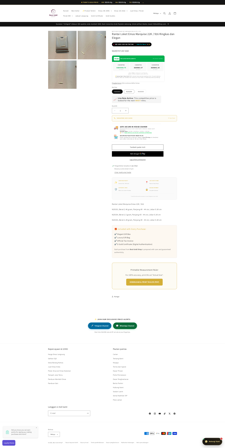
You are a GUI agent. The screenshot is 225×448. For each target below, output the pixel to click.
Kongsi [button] (116, 296)
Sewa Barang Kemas (55, 363)
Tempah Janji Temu (55, 375)
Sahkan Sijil (52, 358)
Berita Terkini (118, 383)
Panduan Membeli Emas (57, 379)
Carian (115, 354)
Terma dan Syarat (119, 367)
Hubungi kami (118, 387)
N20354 (129, 92)
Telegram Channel (100, 325)
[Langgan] (87, 413)
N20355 (142, 92)
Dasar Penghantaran (121, 379)
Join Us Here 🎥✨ (143, 44)
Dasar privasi (84, 442)
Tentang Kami (118, 358)
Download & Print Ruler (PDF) (144, 282)
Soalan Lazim (118, 391)
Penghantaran (116, 83)
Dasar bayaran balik (72, 442)
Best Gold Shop (57, 442)
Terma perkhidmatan (97, 442)
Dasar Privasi (118, 371)
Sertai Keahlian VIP (120, 396)
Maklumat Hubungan (127, 442)
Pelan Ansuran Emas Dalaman (59, 371)
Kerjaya (115, 363)
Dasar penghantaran (112, 442)
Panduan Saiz (53, 383)
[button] (105, 10)
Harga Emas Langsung (56, 354)
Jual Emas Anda (54, 367)
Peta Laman (117, 400)
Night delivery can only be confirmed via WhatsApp (138, 132)
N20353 (117, 92)
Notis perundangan (142, 442)
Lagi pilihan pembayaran (138, 159)
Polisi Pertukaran (119, 375)
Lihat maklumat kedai (122, 172)
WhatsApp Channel (125, 325)
